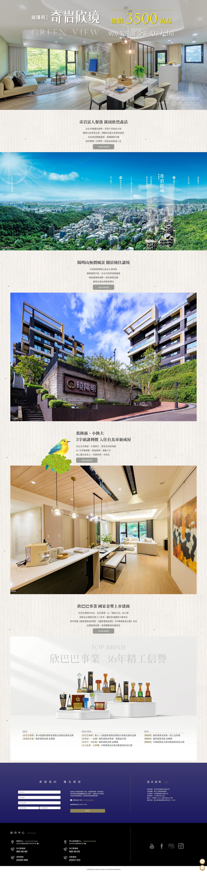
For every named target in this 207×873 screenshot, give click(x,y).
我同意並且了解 (83, 800)
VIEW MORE (103, 146)
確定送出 (87, 810)
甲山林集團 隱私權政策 (88, 800)
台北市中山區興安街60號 (76, 843)
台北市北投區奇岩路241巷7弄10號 (26, 843)
